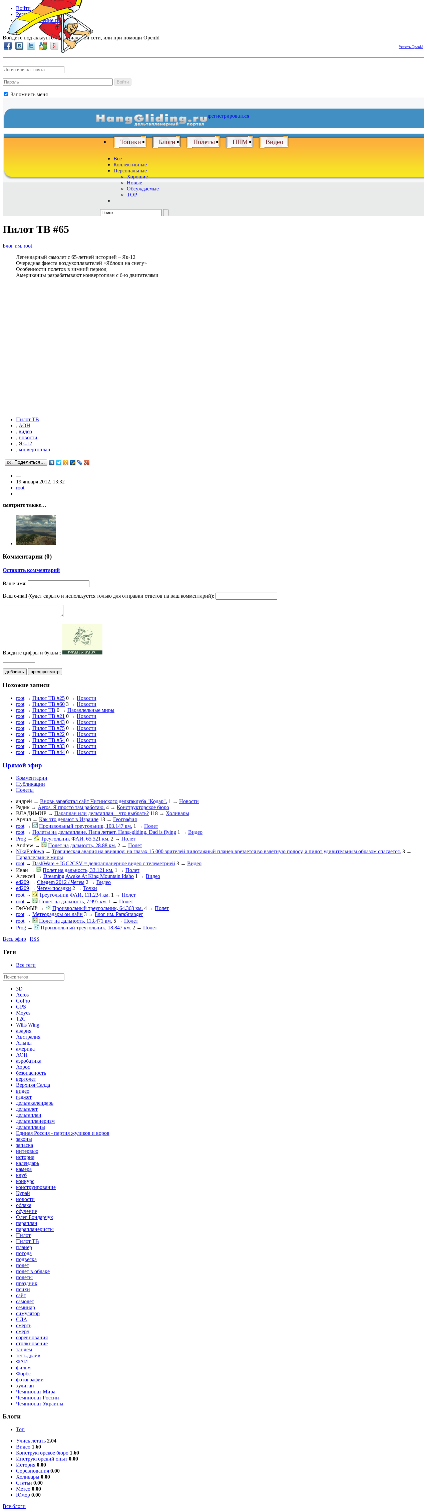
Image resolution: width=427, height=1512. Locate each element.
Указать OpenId (411, 47)
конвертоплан (34, 449)
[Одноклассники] (65, 462)
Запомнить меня (28, 94)
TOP (132, 194)
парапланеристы (35, 1229)
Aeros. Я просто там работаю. (71, 807)
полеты (24, 1277)
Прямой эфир (22, 765)
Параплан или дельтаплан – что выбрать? (101, 813)
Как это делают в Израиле (68, 819)
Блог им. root (17, 246)
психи (23, 1289)
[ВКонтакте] (51, 462)
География (125, 819)
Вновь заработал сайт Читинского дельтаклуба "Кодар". (103, 801)
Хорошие (137, 176)
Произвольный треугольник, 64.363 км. (97, 908)
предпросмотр (45, 671)
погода (24, 1253)
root (20, 487)
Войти (123, 82)
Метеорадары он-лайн (57, 914)
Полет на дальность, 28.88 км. (82, 845)
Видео (274, 141)
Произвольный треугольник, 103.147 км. (85, 826)
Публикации (30, 784)
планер (24, 1247)
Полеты (204, 141)
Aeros (22, 995)
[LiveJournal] (79, 462)
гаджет (24, 1097)
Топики (130, 141)
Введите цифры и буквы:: (32, 652)
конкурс (25, 1181)
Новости (86, 698)
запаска (24, 1145)
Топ (20, 1429)
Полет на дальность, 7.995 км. (73, 901)
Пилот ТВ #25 (48, 698)
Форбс (23, 1373)
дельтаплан (28, 1115)
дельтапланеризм (35, 1121)
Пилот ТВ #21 (48, 716)
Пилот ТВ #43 (48, 722)
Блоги (167, 141)
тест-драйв (28, 1355)
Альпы (24, 1043)
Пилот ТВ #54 (48, 740)
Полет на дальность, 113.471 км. (75, 921)
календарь (27, 1163)
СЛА (21, 1319)
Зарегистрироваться (226, 116)
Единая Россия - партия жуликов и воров (62, 1133)
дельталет (27, 1109)
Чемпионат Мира (35, 1391)
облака (23, 1205)
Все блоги (14, 1506)
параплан (26, 1223)
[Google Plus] (86, 462)
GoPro (23, 1001)
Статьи (24, 1483)
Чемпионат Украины (39, 1403)
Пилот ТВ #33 (48, 746)
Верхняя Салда (33, 1085)
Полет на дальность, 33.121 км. (78, 870)
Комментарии (31, 778)
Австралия (28, 1037)
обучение (26, 1211)
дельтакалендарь (34, 1103)
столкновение (32, 1343)
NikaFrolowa (30, 851)
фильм (23, 1367)
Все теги (26, 965)
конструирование (36, 1187)
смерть (23, 1325)
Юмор (23, 1495)
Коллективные (130, 164)
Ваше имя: (14, 583)
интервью (27, 1151)
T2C (21, 1019)
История (25, 1465)
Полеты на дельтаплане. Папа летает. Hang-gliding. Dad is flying (104, 832)
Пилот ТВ (27, 419)
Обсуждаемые (143, 188)
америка (25, 1049)
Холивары (177, 813)
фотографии (30, 1379)
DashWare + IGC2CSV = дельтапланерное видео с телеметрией (103, 863)
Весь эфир (14, 939)
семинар (25, 1307)
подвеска (26, 1259)
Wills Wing (27, 1025)
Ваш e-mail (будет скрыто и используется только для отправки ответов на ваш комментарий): (108, 596)
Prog (21, 839)
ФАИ (22, 1361)
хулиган (25, 1385)
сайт (21, 1295)
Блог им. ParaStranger (119, 914)
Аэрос (23, 1067)
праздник (26, 1283)
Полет (151, 826)
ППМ (240, 141)
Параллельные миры (90, 710)
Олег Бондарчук (34, 1217)
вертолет (26, 1079)
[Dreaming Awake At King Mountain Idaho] (36, 543)
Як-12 (25, 443)
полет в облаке (33, 1271)
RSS (34, 939)
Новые (134, 182)
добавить (14, 671)
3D (19, 989)
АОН (24, 425)
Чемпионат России (37, 1397)
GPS (21, 1007)
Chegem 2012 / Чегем (60, 882)
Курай (23, 1193)
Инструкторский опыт (41, 1459)
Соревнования (32, 1471)
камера (24, 1169)
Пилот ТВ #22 (48, 734)
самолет (25, 1301)
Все (117, 158)
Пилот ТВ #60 (48, 704)
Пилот (23, 1235)
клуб (21, 1175)
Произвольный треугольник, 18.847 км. (86, 927)
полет (22, 1265)
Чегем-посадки (54, 888)
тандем (24, 1349)
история (25, 1157)
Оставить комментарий (31, 570)
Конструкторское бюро (143, 807)
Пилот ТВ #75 (48, 728)
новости (28, 437)
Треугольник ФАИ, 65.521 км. (75, 839)
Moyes (23, 1013)
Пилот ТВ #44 (48, 752)
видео (25, 431)
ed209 (22, 882)
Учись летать (31, 1441)
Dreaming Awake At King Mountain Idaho (88, 876)
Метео (23, 1489)
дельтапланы (30, 1127)
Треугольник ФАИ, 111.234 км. (74, 895)
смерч (22, 1331)
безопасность (31, 1073)
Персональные (130, 170)
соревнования (32, 1337)
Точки (90, 888)
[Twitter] (58, 462)
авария (23, 1031)
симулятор (28, 1313)
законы (24, 1139)
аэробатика (28, 1061)
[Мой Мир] (72, 462)
